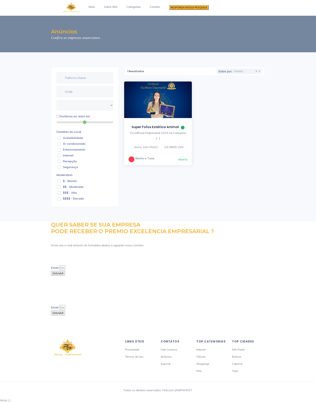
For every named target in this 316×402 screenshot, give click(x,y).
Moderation (64, 175)
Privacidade (132, 349)
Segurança (70, 167)
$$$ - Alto (70, 192)
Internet (68, 155)
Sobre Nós (110, 7)
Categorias (134, 7)
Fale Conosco (169, 349)
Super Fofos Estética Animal (155, 127)
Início (92, 7)
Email (55, 268)
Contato (155, 7)
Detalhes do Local (69, 132)
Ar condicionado (74, 143)
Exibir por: (225, 71)
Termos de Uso (134, 356)
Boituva (236, 356)
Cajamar (237, 363)
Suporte (166, 363)
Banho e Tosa (144, 158)
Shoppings (202, 363)
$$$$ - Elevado (73, 198)
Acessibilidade (73, 138)
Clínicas (201, 356)
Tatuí (235, 371)
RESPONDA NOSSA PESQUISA (189, 7)
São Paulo (238, 349)
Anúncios (166, 356)
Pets (199, 371)
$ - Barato (70, 181)
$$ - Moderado (73, 187)
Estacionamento (74, 149)
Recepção (70, 161)
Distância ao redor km (75, 116)
